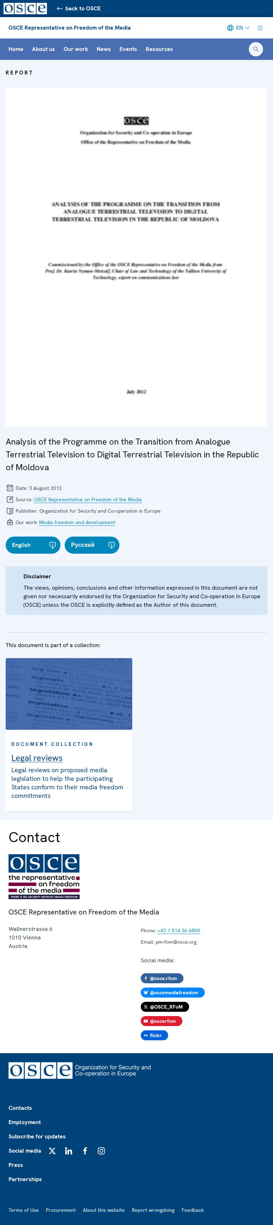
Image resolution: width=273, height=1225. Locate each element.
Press (16, 1165)
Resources (159, 49)
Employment (25, 1122)
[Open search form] (256, 49)
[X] (52, 1150)
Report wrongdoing (153, 1210)
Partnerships (25, 1179)
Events (128, 49)
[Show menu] (260, 28)
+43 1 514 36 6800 (178, 930)
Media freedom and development (77, 522)
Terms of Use (24, 1210)
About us (43, 49)
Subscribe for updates (37, 1136)
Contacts (20, 1108)
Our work (76, 49)
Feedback (193, 1210)
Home (16, 49)
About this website (104, 1210)
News (104, 49)
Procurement (61, 1210)
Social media (25, 1150)
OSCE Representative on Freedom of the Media (70, 27)
